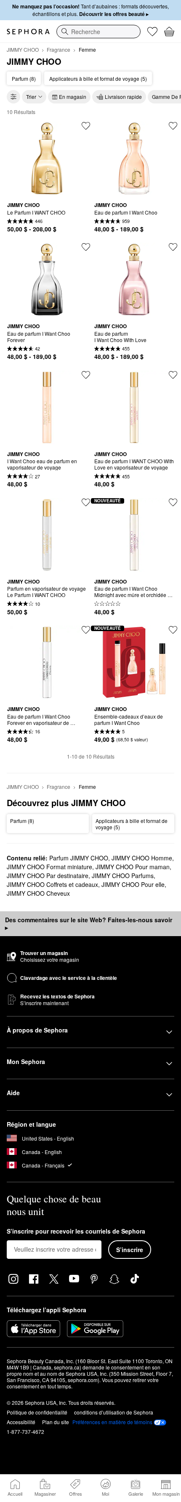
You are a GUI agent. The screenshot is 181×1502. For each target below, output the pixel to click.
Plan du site (55, 1421)
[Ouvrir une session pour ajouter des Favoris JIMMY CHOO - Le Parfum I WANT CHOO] (85, 125)
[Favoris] (152, 31)
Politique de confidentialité (37, 1412)
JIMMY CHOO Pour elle (133, 884)
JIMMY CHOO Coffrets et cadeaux (52, 884)
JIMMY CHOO (23, 49)
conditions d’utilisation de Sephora (113, 1412)
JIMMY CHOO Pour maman (133, 866)
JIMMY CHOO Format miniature (49, 866)
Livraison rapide (123, 96)
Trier (31, 96)
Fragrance (58, 49)
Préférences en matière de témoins (112, 1422)
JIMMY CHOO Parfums (123, 875)
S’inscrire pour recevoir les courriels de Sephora (76, 1231)
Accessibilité (21, 1421)
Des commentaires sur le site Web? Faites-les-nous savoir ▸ (88, 923)
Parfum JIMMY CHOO (78, 858)
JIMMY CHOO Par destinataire (47, 875)
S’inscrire (129, 1249)
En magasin (72, 96)
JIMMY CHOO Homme (142, 858)
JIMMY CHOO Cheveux (38, 893)
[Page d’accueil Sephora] (28, 31)
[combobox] (98, 31)
